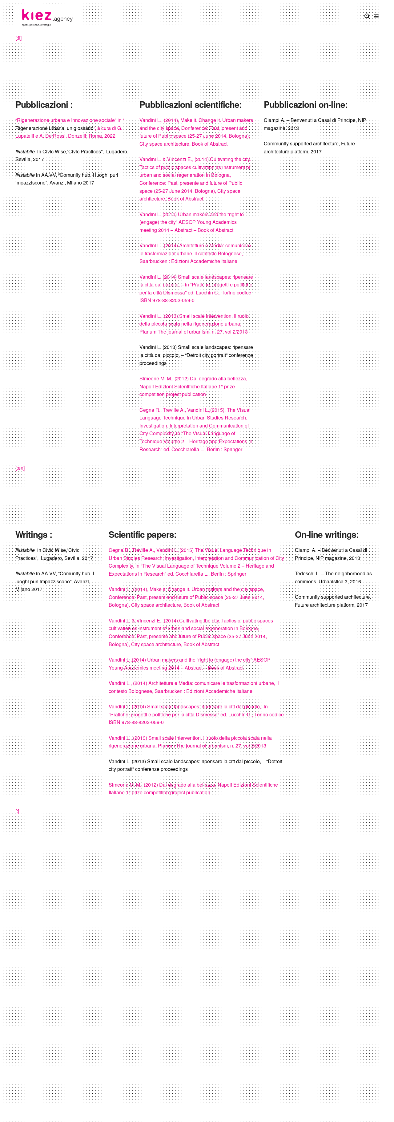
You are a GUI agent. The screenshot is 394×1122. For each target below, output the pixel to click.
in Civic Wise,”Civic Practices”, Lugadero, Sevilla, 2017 (71, 155)
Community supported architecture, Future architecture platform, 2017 (309, 147)
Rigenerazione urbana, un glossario (54, 128)
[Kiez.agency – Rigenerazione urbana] (46, 17)
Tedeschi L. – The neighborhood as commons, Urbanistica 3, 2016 (333, 577)
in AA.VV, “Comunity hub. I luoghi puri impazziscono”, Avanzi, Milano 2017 (66, 178)
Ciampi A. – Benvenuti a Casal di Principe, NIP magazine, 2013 (315, 124)
